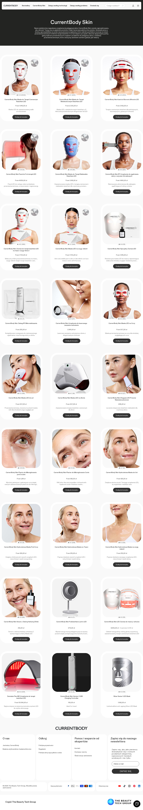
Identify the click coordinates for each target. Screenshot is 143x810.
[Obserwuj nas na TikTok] (124, 786)
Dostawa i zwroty (81, 752)
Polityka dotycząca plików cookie (50, 753)
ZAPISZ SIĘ (125, 771)
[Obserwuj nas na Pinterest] (134, 786)
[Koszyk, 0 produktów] (138, 5)
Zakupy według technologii (57, 6)
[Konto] (133, 5)
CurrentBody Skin (39, 6)
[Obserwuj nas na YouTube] (119, 786)
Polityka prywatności (46, 745)
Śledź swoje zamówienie (83, 756)
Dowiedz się (94, 6)
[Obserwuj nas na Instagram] (129, 786)
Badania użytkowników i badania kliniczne (17, 749)
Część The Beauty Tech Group (20, 802)
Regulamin (42, 749)
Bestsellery (26, 6)
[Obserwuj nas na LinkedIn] (139, 786)
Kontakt (77, 748)
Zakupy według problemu (78, 6)
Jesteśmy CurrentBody (11, 745)
